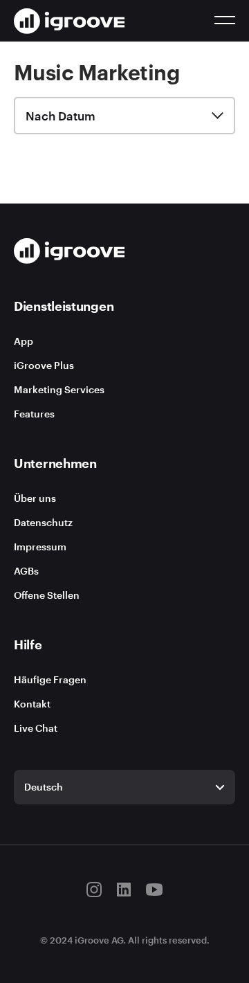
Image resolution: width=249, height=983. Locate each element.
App (23, 341)
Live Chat (35, 728)
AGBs (26, 571)
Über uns (35, 498)
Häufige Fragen (50, 679)
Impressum (40, 546)
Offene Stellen (47, 595)
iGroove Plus (44, 365)
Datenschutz (43, 522)
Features (34, 414)
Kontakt (32, 704)
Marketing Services (59, 389)
